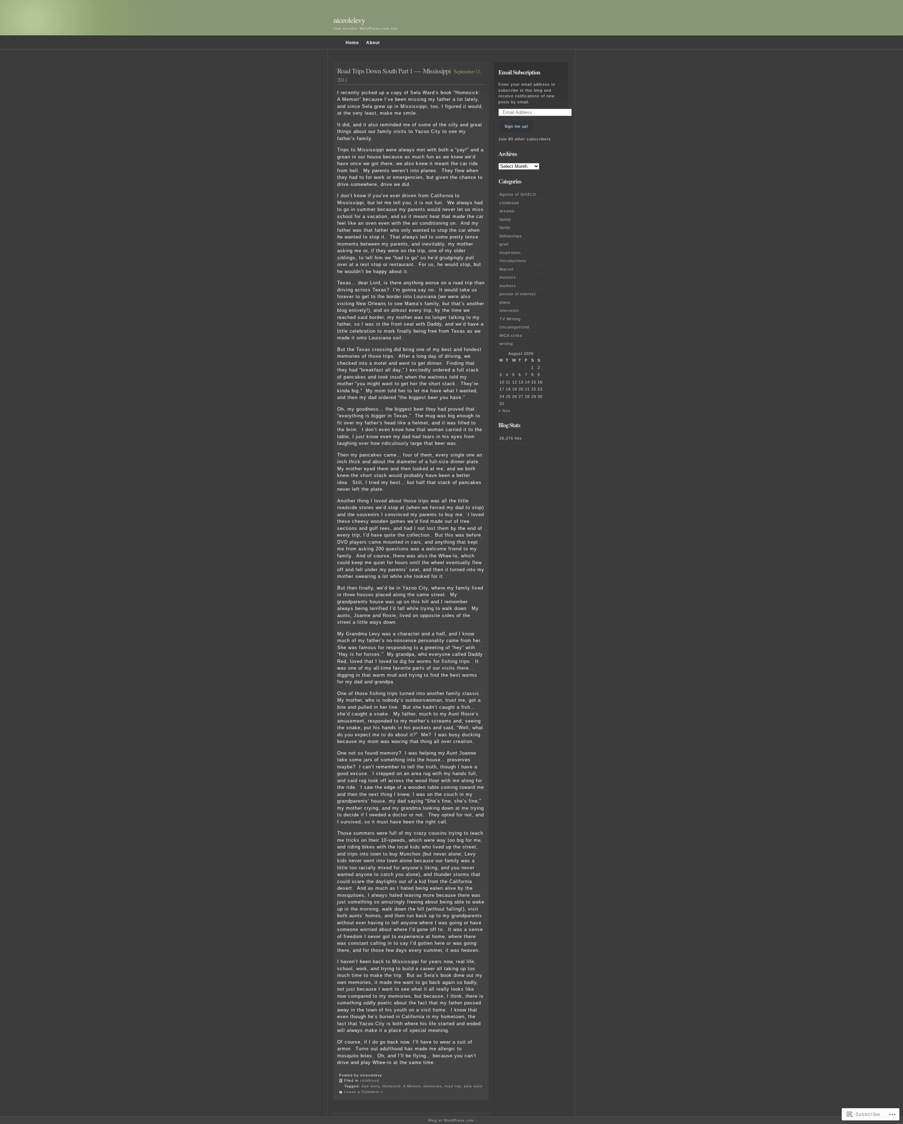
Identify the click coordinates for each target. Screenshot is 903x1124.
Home (352, 42)
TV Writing (510, 319)
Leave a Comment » (363, 1092)
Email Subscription (519, 72)
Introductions (512, 261)
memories (432, 1086)
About (373, 42)
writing (506, 344)
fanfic (505, 227)
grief (504, 244)
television (509, 310)
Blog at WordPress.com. (451, 1120)
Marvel (506, 269)
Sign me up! (516, 126)
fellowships (510, 236)
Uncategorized (514, 327)
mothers (507, 286)
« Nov (504, 411)
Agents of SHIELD (517, 194)
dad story (371, 1086)
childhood (369, 1080)
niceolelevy (349, 20)
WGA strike (510, 335)
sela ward (473, 1086)
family (505, 219)
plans (504, 302)
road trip (452, 1086)
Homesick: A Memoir (401, 1086)
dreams (507, 211)
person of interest (517, 294)
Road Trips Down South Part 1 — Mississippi (393, 70)
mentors (507, 277)
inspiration (510, 252)
